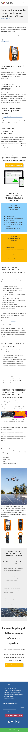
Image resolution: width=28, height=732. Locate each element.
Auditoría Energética (13, 703)
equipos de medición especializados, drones (13, 117)
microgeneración (5, 41)
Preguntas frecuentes (9, 698)
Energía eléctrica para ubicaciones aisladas (13, 694)
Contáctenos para (14, 715)
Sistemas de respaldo (8, 696)
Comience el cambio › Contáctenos (14, 165)
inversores (13, 320)
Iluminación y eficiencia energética (12, 692)
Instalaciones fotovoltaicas (10, 688)
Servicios (8, 18)
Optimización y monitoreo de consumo (12, 690)
